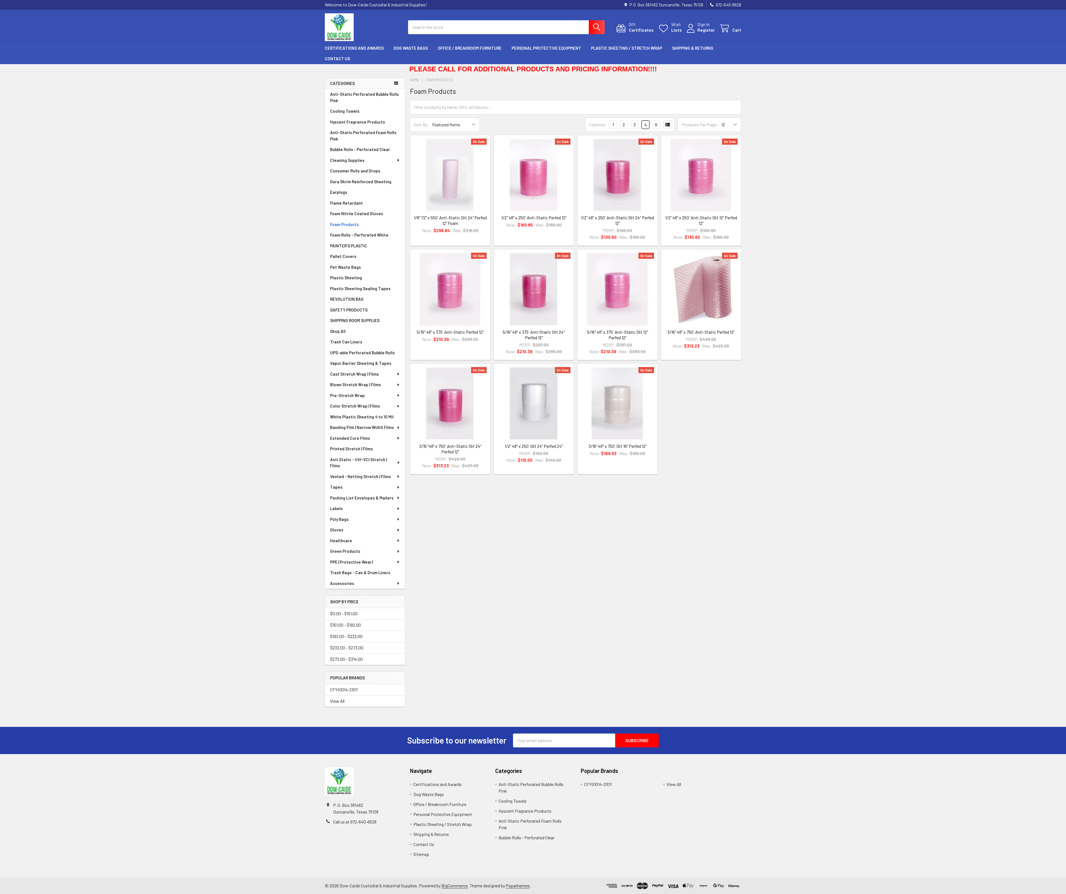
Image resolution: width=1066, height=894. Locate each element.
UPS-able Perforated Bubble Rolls (362, 352)
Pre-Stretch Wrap (347, 395)
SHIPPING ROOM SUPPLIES (354, 320)
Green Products (345, 551)
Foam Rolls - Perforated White (359, 234)
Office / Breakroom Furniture (470, 48)
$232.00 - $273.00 (346, 647)
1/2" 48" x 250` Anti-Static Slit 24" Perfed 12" (617, 220)
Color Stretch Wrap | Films (355, 405)
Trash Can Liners (346, 341)
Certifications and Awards (354, 48)
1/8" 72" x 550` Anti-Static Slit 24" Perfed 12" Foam (450, 220)
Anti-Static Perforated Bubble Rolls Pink (364, 97)
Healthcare (341, 540)
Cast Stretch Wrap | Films (354, 373)
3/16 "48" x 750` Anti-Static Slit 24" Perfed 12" (450, 448)
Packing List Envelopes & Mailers (362, 497)
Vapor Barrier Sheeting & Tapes (360, 363)
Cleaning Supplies (347, 160)
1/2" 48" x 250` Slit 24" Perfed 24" (534, 446)
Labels (336, 508)
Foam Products (344, 224)
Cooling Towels (344, 111)
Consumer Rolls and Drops (355, 170)
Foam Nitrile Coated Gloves (356, 213)
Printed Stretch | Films (351, 448)
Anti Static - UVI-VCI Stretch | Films (358, 462)
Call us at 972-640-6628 (354, 821)
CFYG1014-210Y (344, 689)
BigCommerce (454, 885)
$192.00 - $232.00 (346, 636)
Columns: (598, 124)
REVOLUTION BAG (347, 299)
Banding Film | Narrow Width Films (362, 427)
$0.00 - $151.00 (344, 613)
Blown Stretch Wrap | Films (355, 384)
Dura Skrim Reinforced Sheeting (360, 181)
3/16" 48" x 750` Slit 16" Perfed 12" (618, 446)
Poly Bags (339, 519)
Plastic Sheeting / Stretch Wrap (626, 48)
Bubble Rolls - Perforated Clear (360, 149)
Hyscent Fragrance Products (357, 121)
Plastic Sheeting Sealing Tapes (360, 288)
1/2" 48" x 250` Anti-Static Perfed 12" (533, 217)
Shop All (338, 331)
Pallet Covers (343, 256)
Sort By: (421, 124)
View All (337, 701)
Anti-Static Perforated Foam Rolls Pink (363, 135)
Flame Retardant (346, 202)
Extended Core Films (350, 438)
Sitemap (421, 854)
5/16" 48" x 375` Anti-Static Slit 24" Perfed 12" (534, 334)
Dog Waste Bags (411, 48)
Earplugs (338, 192)
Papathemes (518, 885)
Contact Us (337, 58)
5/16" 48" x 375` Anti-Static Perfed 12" (450, 332)
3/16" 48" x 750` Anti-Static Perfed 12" (701, 332)
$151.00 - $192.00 (345, 624)
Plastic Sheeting (346, 277)
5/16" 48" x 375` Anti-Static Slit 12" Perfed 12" (617, 334)
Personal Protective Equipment (546, 48)
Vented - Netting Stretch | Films (360, 476)
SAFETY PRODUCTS (349, 309)
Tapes (336, 486)
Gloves (336, 529)
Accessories (342, 583)
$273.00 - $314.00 (346, 659)
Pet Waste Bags (345, 267)
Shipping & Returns (692, 48)
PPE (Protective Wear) (351, 561)
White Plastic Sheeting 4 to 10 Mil (362, 416)
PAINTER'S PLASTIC (348, 245)
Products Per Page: (700, 124)
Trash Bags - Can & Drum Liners (360, 572)
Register (706, 29)
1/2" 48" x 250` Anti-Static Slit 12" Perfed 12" (701, 220)
